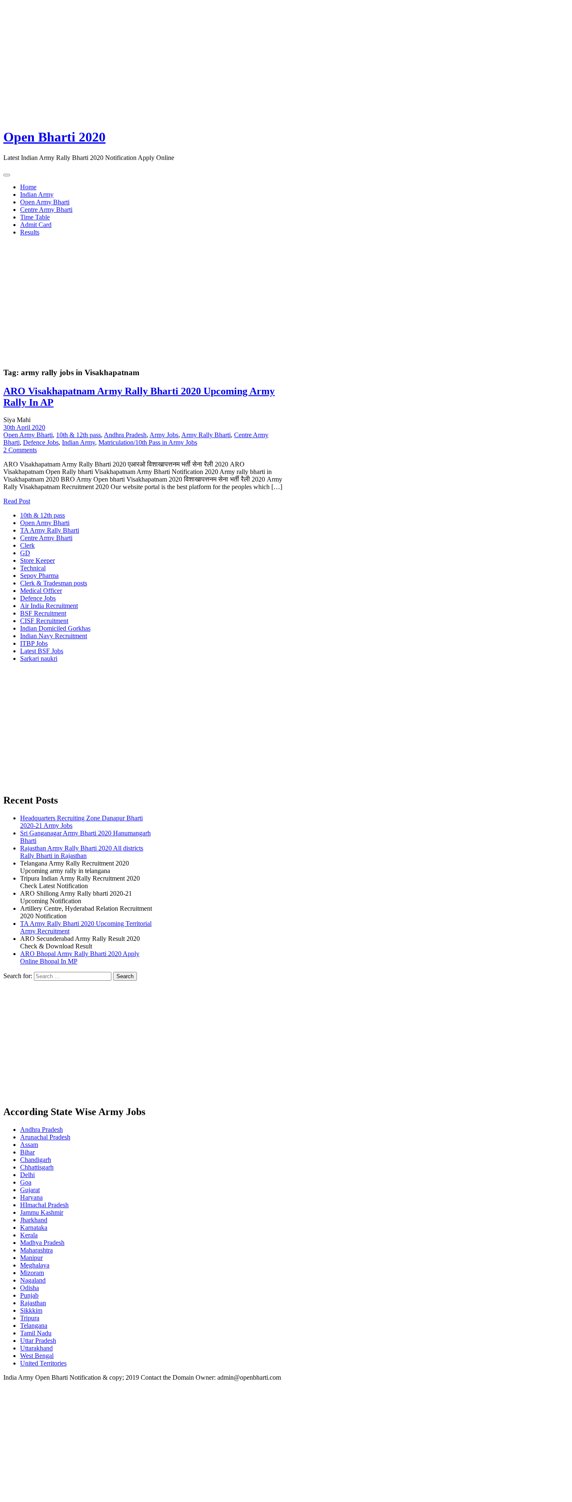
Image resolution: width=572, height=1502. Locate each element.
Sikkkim (31, 1310)
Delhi (27, 1174)
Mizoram (32, 1272)
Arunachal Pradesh (45, 1137)
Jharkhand (33, 1220)
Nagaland (33, 1280)
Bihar (27, 1152)
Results (29, 232)
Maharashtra (36, 1250)
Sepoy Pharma (39, 575)
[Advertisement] (254, 62)
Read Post (16, 501)
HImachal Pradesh (44, 1204)
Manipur (31, 1257)
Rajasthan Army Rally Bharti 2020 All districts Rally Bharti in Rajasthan (81, 852)
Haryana (31, 1197)
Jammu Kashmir (41, 1212)
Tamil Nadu (36, 1333)
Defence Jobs (41, 442)
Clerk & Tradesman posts (53, 583)
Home (28, 187)
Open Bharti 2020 (54, 136)
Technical (33, 568)
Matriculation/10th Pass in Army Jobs (147, 442)
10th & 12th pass (78, 434)
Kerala (29, 1235)
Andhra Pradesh (125, 434)
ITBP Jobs (34, 643)
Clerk (27, 545)
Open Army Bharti (45, 202)
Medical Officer (41, 590)
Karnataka (33, 1227)
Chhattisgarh (37, 1167)
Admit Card (36, 224)
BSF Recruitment (43, 613)
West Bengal (37, 1355)
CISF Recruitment (44, 620)
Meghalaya (34, 1265)
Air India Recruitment (49, 605)
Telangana (33, 1325)
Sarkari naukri (38, 658)
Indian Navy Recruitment (53, 635)
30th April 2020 (24, 427)
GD (25, 552)
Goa (25, 1182)
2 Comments (20, 449)
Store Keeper (37, 560)
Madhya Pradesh (42, 1242)
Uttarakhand (36, 1348)
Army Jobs (163, 434)
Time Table (35, 217)
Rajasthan (33, 1302)
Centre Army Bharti (46, 209)
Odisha (29, 1287)
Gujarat (30, 1189)
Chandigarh (35, 1159)
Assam (29, 1144)
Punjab (29, 1295)
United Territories (43, 1363)
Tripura (29, 1318)
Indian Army (37, 194)
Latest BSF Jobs (41, 650)
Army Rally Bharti (206, 434)
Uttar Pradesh (38, 1340)
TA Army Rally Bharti (49, 530)
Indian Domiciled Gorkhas (55, 628)
